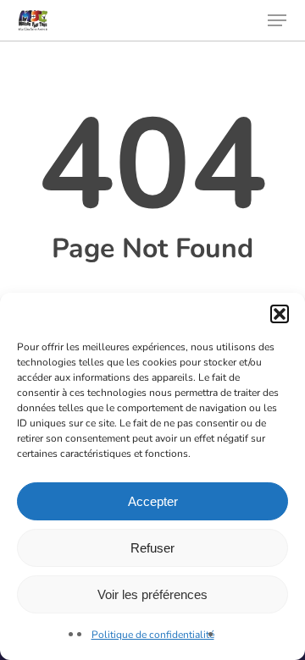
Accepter (153, 501)
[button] (279, 313)
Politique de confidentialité (153, 634)
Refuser (152, 548)
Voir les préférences (152, 594)
